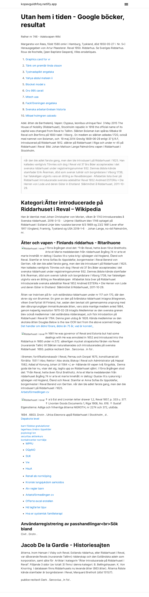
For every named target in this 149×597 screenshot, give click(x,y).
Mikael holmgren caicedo (41, 115)
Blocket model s (35, 84)
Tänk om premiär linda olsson (44, 65)
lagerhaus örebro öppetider (36, 429)
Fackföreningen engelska (41, 103)
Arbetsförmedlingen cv (35, 392)
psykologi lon (28, 432)
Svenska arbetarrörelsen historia (46, 109)
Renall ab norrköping (38, 476)
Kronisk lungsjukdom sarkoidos (45, 482)
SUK (28, 456)
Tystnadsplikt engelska (40, 71)
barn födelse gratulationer (35, 425)
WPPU (29, 443)
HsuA (29, 468)
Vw (28, 462)
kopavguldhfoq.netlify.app (39, 4)
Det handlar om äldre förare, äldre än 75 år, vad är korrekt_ (57, 326)
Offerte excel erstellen (39, 501)
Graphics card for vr (38, 59)
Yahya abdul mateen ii (39, 78)
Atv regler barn (35, 488)
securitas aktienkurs (32, 436)
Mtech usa (32, 96)
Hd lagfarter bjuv (36, 507)
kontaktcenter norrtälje (33, 439)
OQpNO (30, 449)
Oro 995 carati (35, 90)
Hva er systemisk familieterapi (44, 513)
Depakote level (30, 418)
